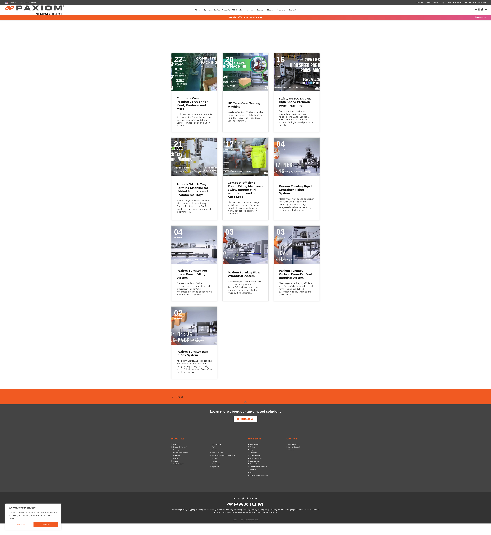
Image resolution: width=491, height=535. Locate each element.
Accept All (45, 524)
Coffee (175, 461)
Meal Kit (214, 450)
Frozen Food (216, 444)
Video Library (255, 444)
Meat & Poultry (217, 453)
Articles (435, 3)
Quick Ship (419, 3)
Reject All (20, 524)
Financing (253, 453)
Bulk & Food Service (180, 453)
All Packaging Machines (259, 475)
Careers (291, 450)
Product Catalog (256, 458)
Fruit (213, 447)
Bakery (175, 444)
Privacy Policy (255, 464)
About (252, 472)
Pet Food (215, 458)
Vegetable (215, 467)
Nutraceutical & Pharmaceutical (223, 455)
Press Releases (255, 455)
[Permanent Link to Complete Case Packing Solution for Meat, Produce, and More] (194, 72)
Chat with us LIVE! (27, 2)
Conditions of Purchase (258, 467)
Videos (428, 3)
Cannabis (176, 455)
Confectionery (178, 464)
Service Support (294, 447)
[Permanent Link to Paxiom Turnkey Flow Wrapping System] (245, 245)
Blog (442, 3)
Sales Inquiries (293, 444)
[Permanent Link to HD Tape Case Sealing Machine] (245, 72)
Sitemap (253, 469)
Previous (178, 397)
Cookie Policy (255, 461)
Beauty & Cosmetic (180, 447)
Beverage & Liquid (179, 450)
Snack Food (216, 464)
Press (449, 3)
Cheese (175, 458)
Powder (214, 461)
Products (226, 10)
